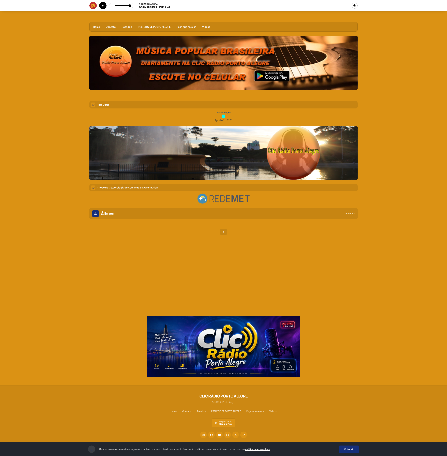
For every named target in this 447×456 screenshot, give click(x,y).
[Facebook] (211, 435)
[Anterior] (94, 66)
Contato (111, 26)
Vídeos (206, 26)
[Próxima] (352, 66)
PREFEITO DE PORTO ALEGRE (154, 26)
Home (96, 26)
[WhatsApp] (227, 435)
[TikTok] (243, 435)
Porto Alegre (223, 112)
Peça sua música (186, 26)
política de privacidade (257, 449)
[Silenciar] (112, 5)
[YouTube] (219, 435)
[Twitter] (235, 435)
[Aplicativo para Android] (355, 6)
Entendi (349, 449)
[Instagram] (203, 435)
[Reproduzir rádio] (103, 5)
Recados (127, 26)
